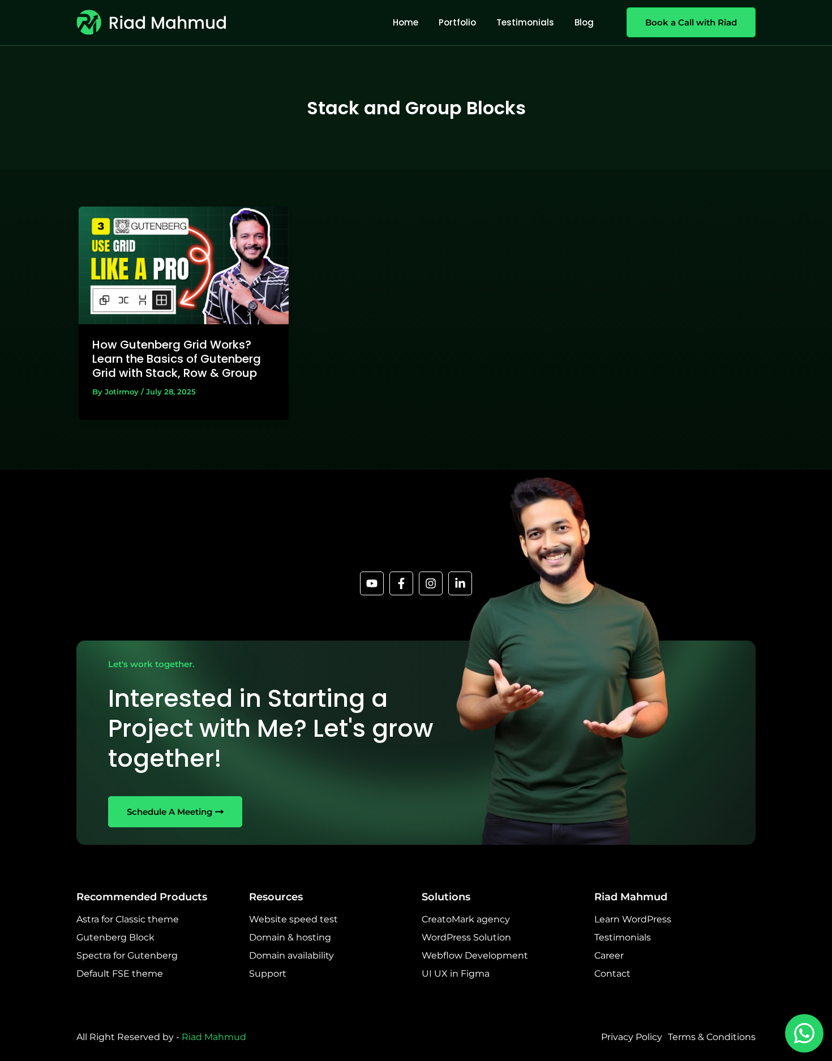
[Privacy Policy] (631, 1037)
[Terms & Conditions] (712, 1037)
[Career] (609, 956)
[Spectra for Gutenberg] (127, 956)
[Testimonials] (622, 937)
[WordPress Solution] (466, 937)
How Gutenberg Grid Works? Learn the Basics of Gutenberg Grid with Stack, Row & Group (176, 358)
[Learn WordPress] (632, 919)
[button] (685, 22)
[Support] (267, 974)
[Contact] (612, 974)
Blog (584, 22)
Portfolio (457, 22)
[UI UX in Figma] (456, 974)
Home (405, 22)
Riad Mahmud (214, 1037)
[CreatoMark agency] (466, 919)
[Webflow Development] (475, 956)
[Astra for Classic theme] (127, 919)
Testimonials (525, 22)
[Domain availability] (291, 956)
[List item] (372, 583)
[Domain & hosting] (290, 937)
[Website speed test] (293, 919)
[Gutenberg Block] (115, 937)
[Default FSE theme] (119, 974)
